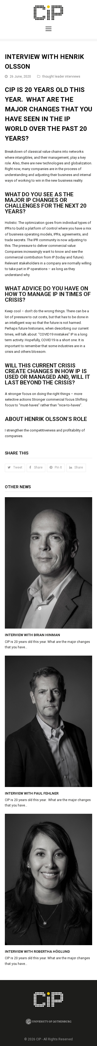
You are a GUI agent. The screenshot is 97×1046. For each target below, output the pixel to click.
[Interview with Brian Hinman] (48, 563)
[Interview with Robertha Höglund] (48, 879)
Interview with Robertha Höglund (37, 951)
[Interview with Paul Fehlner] (48, 721)
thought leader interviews (61, 76)
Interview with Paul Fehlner (31, 793)
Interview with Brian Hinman (32, 635)
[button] (48, 28)
